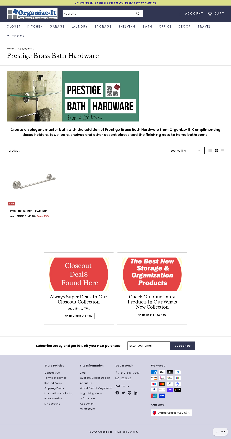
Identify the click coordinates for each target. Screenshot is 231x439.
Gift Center (87, 398)
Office (165, 27)
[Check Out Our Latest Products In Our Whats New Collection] (152, 274)
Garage (57, 27)
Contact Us (52, 372)
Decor (184, 27)
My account (52, 403)
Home (10, 48)
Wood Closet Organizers (96, 388)
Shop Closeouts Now (78, 316)
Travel (204, 27)
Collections (25, 48)
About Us (86, 383)
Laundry (80, 27)
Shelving (127, 27)
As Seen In (87, 403)
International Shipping (58, 393)
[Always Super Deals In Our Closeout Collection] (79, 274)
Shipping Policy (54, 388)
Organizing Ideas (91, 393)
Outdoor (16, 36)
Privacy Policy (53, 398)
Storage (103, 27)
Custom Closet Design (95, 378)
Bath (147, 27)
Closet (14, 27)
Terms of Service (55, 378)
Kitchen (35, 27)
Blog (83, 372)
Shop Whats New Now (152, 314)
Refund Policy (53, 383)
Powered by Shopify (126, 431)
